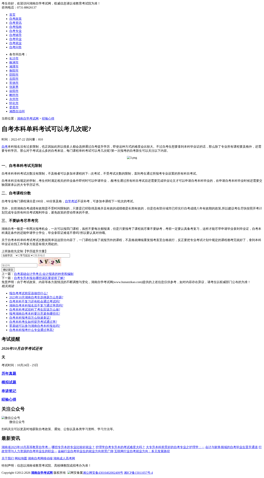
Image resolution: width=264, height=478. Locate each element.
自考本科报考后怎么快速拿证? (30, 317)
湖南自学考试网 (28, 118)
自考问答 (15, 47)
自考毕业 (15, 39)
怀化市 (14, 103)
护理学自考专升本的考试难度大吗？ (120, 447)
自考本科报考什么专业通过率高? (31, 330)
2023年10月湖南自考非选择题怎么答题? (36, 297)
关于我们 (8, 458)
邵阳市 (14, 74)
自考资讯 (15, 22)
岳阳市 (14, 78)
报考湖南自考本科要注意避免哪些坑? (34, 313)
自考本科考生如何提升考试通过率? (33, 321)
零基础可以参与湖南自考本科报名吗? (34, 325)
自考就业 (15, 43)
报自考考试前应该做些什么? (28, 293)
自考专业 (15, 31)
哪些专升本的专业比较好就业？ (73, 447)
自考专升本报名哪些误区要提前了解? (39, 278)
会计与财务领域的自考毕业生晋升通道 (231, 447)
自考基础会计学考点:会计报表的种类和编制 (43, 274)
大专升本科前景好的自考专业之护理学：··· (175, 447)
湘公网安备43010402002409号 (103, 472)
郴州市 (14, 95)
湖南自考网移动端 (40, 458)
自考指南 (15, 26)
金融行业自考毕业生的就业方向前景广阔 (85, 451)
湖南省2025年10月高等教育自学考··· (26, 447)
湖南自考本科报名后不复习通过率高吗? (36, 305)
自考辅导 (15, 35)
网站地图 (21, 458)
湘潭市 (14, 66)
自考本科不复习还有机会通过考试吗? (34, 301)
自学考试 (71, 201)
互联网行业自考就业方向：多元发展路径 (142, 451)
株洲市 (14, 62)
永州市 (14, 99)
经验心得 (48, 118)
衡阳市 (14, 70)
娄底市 (14, 107)
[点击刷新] (49, 262)
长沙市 (14, 58)
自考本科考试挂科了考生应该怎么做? (34, 309)
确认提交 (8, 269)
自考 (5, 146)
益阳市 (14, 91)
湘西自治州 (17, 111)
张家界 (14, 87)
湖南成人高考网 (64, 458)
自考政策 (15, 18)
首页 (12, 14)
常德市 (14, 82)
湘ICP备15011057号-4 (138, 472)
